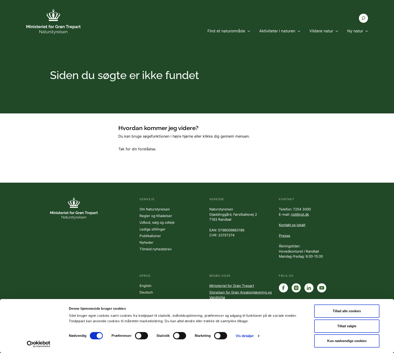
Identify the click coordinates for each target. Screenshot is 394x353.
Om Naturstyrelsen (155, 209)
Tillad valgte (346, 326)
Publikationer (150, 236)
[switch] (141, 335)
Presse (284, 235)
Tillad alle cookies (347, 311)
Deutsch (146, 292)
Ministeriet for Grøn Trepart (231, 286)
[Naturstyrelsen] (53, 21)
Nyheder (146, 242)
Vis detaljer (245, 336)
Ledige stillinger (153, 229)
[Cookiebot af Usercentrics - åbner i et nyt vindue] (39, 344)
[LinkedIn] (309, 287)
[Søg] (363, 18)
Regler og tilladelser (156, 216)
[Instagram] (296, 287)
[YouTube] (321, 287)
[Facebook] (283, 287)
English (145, 286)
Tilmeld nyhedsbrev (156, 249)
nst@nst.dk (300, 214)
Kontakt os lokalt (292, 225)
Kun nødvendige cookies (347, 341)
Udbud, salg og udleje (157, 222)
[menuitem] (229, 34)
